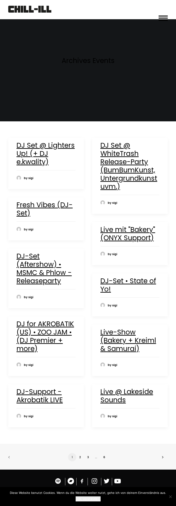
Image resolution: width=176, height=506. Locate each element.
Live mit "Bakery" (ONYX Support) (127, 234)
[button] (163, 16)
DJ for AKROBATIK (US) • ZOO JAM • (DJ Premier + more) (45, 336)
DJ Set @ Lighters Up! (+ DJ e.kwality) (45, 153)
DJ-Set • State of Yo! (128, 285)
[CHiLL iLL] (29, 9)
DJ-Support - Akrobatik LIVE (39, 396)
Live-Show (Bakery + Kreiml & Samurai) (128, 340)
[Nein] (170, 496)
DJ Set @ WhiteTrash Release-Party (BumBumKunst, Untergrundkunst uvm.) (128, 165)
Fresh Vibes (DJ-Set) (44, 209)
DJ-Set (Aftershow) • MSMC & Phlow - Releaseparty (44, 268)
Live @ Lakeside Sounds (126, 396)
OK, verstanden (88, 499)
